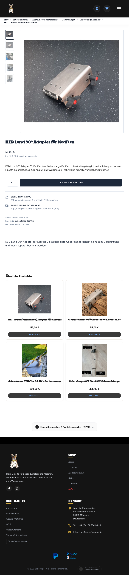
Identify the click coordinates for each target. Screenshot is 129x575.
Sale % (71, 489)
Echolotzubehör (20, 20)
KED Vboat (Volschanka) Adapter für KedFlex (34, 319)
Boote (71, 462)
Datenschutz (12, 513)
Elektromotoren (76, 472)
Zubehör (72, 483)
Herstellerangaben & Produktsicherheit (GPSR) (64, 427)
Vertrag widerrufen (19, 541)
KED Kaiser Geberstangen (45, 20)
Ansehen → (34, 334)
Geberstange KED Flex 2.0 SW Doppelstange (94, 381)
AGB (8, 524)
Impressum (11, 508)
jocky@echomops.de (91, 532)
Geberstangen (68, 20)
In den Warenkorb (71, 182)
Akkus (71, 478)
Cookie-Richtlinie (14, 519)
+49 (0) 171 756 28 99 (90, 525)
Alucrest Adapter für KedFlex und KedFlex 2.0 (94, 319)
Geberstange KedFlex (90, 20)
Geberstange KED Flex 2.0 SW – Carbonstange (34, 381)
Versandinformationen (17, 535)
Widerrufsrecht (13, 529)
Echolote (72, 467)
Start (6, 20)
